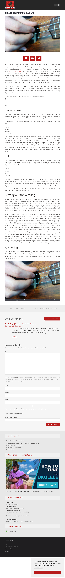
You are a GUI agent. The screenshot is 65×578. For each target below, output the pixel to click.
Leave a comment (52, 319)
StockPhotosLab (12, 519)
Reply (14, 337)
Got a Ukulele (11, 514)
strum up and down (15, 71)
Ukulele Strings (10, 450)
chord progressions (45, 67)
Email (7, 392)
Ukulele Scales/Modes (13, 510)
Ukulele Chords (11, 506)
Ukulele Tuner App (23, 491)
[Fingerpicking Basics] (32, 34)
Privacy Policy (8, 549)
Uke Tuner (10, 502)
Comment (7, 352)
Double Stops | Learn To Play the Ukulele (19, 324)
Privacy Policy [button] (38, 568)
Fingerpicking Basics (19, 13)
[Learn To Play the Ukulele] (10, 4)
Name (7, 385)
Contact (7, 544)
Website (7, 399)
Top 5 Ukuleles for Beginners (13, 447)
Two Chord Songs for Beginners (14, 445)
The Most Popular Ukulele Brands (15, 441)
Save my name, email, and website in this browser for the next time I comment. (26, 409)
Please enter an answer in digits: (14, 413)
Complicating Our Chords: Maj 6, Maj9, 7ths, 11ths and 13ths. (22, 443)
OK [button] (47, 572)
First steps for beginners (11, 547)
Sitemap (7, 551)
